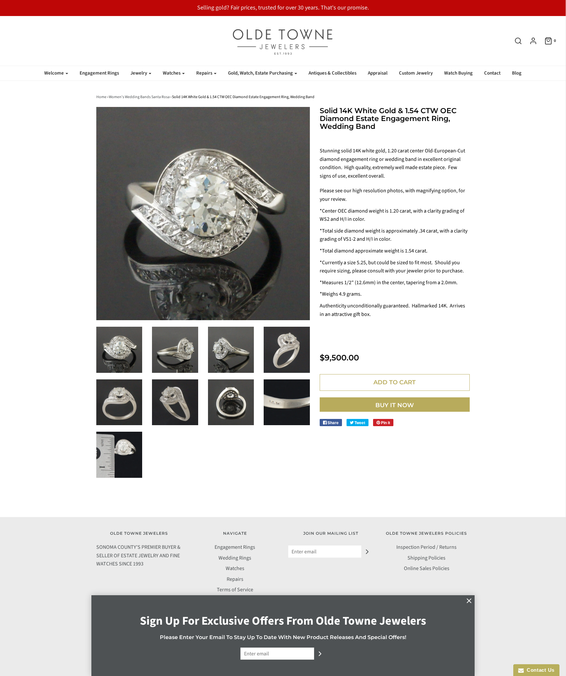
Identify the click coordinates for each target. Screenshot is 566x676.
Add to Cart (394, 382)
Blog (516, 73)
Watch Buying (458, 73)
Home (101, 97)
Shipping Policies (426, 558)
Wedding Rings (234, 558)
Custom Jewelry (416, 73)
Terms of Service (235, 589)
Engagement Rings (99, 73)
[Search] (515, 41)
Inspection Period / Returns (426, 547)
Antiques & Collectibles (332, 73)
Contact (492, 73)
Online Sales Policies (426, 568)
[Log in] (530, 41)
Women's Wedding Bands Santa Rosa (139, 97)
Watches (235, 568)
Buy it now (394, 405)
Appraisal (377, 73)
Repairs (235, 579)
